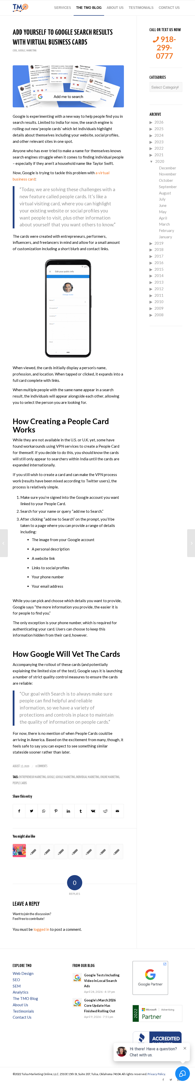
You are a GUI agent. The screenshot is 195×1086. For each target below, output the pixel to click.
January (165, 236)
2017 (159, 256)
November (167, 174)
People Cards (20, 783)
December (167, 168)
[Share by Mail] (117, 811)
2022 (159, 148)
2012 (159, 288)
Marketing (31, 50)
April (163, 218)
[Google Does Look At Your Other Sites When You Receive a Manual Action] (61, 851)
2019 (159, 243)
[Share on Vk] (93, 811)
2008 (159, 314)
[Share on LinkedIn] (68, 811)
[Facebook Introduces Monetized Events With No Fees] (191, 543)
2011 (159, 295)
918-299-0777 (166, 47)
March (164, 224)
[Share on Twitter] (31, 811)
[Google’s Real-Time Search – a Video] (47, 851)
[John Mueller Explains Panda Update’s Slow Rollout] (75, 851)
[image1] (68, 86)
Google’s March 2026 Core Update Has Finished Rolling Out (100, 1005)
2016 (159, 262)
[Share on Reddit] (105, 811)
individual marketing (87, 777)
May (163, 211)
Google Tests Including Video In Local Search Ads (102, 980)
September (168, 186)
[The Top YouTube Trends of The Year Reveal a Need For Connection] (4, 543)
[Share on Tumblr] (81, 811)
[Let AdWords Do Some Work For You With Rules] (116, 851)
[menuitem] (63, 7)
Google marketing (65, 777)
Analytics (20, 992)
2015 (159, 269)
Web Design (23, 973)
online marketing (109, 777)
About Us (20, 1004)
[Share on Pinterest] (56, 811)
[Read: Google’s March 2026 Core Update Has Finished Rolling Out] (77, 1002)
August (165, 193)
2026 (159, 122)
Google (21, 50)
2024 (159, 135)
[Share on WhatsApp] (44, 811)
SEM (17, 986)
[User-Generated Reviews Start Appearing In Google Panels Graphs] (33, 851)
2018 (159, 249)
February (166, 230)
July (162, 199)
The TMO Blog (25, 998)
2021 (159, 154)
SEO (16, 979)
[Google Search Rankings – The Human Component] (88, 851)
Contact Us (22, 1017)
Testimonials (23, 1011)
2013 (159, 282)
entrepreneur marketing (32, 777)
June (163, 205)
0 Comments (41, 766)
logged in (41, 929)
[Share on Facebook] (19, 811)
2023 (159, 142)
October (166, 180)
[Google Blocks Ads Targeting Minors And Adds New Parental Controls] (19, 850)
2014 (159, 275)
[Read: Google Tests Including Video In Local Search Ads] (77, 977)
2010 (159, 301)
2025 (159, 128)
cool (15, 50)
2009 (159, 308)
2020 (159, 161)
